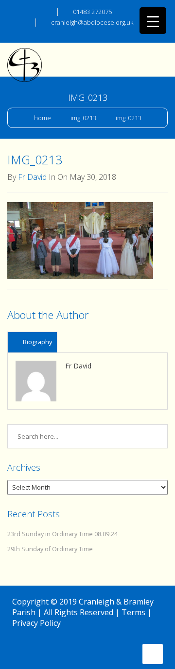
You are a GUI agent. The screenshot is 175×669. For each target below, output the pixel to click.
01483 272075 (92, 11)
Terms (133, 612)
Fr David (32, 177)
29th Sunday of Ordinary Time (50, 549)
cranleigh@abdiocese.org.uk (92, 22)
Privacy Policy (36, 623)
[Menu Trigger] (153, 20)
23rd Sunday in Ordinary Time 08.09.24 (62, 534)
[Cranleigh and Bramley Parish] (24, 55)
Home (42, 117)
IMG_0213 (83, 117)
